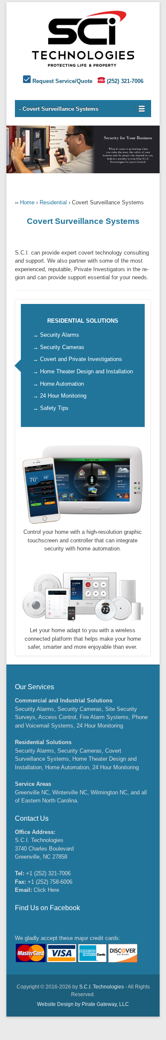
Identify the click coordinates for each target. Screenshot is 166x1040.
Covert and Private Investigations (81, 359)
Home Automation (62, 384)
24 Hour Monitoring (63, 396)
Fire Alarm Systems (104, 717)
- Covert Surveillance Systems (58, 109)
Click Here (46, 890)
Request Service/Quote (62, 81)
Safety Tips (54, 408)
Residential (53, 202)
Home (27, 202)
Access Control (57, 717)
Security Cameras (62, 347)
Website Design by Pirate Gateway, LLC (83, 1004)
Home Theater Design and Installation (86, 371)
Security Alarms (59, 335)
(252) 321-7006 (125, 81)
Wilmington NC (109, 792)
